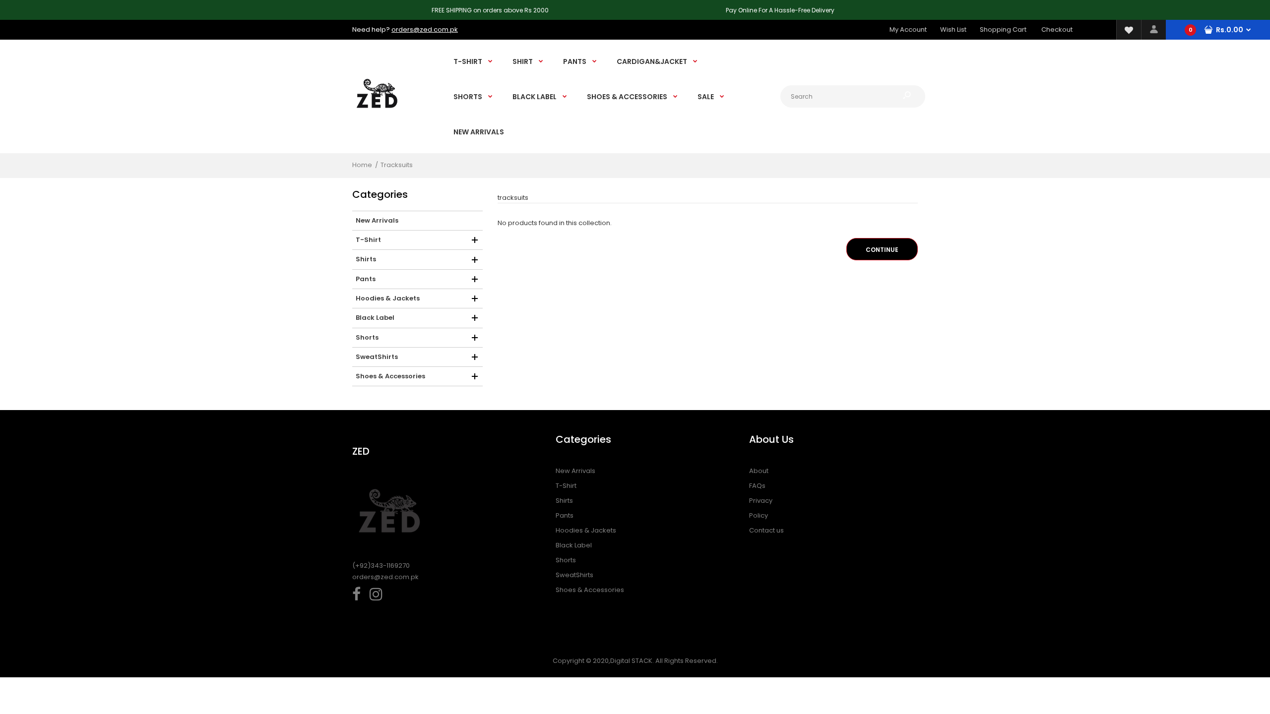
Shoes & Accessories (590, 590)
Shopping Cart (1003, 29)
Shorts (566, 560)
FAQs (757, 485)
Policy (758, 515)
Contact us (766, 530)
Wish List (953, 29)
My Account (908, 29)
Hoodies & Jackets (586, 530)
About (758, 471)
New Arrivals (575, 471)
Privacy (760, 500)
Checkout (1057, 29)
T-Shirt (566, 485)
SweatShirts (574, 575)
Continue (882, 249)
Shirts (564, 500)
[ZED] (377, 117)
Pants (564, 515)
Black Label (574, 545)
